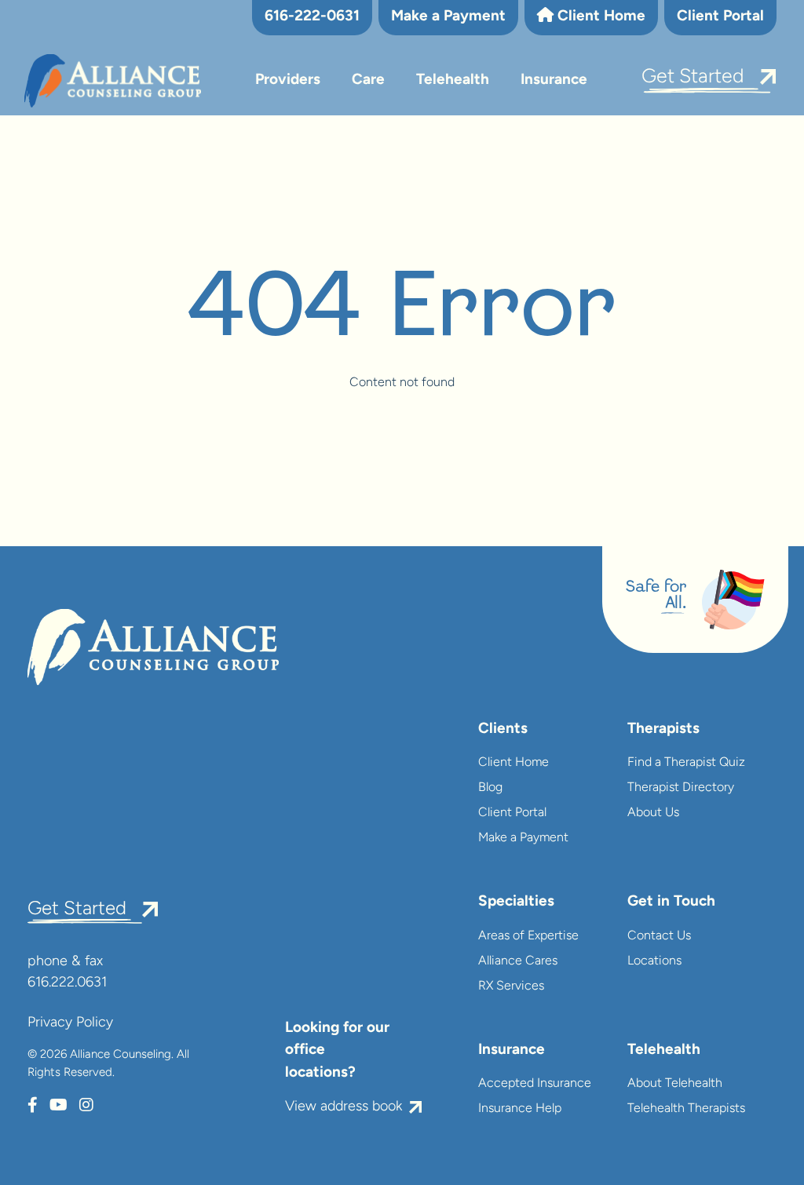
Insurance (554, 80)
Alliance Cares (517, 961)
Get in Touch (671, 902)
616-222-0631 (312, 16)
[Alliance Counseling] (112, 81)
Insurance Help (519, 1109)
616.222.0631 (67, 983)
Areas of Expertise (528, 936)
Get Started (692, 77)
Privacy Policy (70, 1023)
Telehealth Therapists (686, 1109)
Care (368, 80)
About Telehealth (674, 1083)
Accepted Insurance (534, 1083)
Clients (503, 729)
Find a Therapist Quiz (686, 763)
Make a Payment (448, 16)
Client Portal (720, 16)
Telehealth (452, 80)
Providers (287, 80)
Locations (654, 961)
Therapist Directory (680, 788)
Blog (490, 788)
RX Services (511, 986)
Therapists (663, 729)
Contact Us (659, 936)
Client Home (599, 16)
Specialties (516, 902)
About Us (653, 813)
